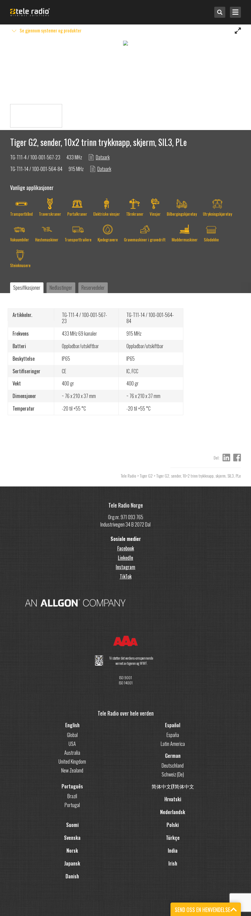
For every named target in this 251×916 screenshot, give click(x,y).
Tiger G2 (146, 475)
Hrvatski (172, 799)
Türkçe (173, 837)
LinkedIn (125, 557)
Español (172, 725)
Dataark (103, 157)
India (173, 850)
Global (72, 735)
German (173, 755)
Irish (172, 863)
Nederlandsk (172, 812)
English (72, 725)
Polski (173, 824)
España (173, 735)
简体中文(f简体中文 (173, 786)
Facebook (125, 548)
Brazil (72, 796)
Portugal (72, 805)
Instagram (125, 567)
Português (72, 786)
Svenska (72, 837)
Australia (72, 752)
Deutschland (173, 765)
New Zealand (72, 770)
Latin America (173, 743)
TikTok (126, 576)
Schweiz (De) (173, 774)
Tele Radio (128, 475)
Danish (72, 876)
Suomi (72, 824)
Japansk (72, 863)
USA (72, 743)
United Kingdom (72, 761)
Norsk (72, 850)
